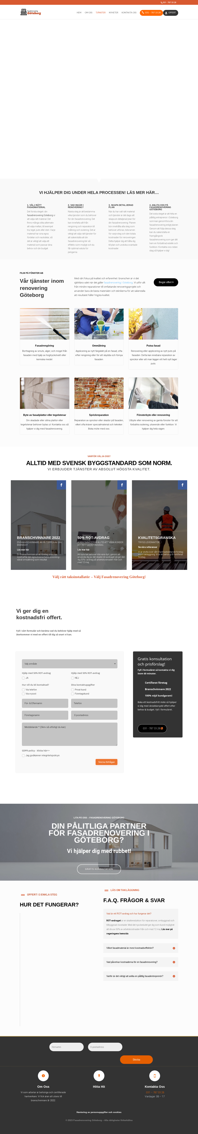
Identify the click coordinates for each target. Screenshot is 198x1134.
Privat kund (80, 689)
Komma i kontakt (38, 1008)
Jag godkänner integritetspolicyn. (43, 755)
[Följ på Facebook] (61, 485)
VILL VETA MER (44, 143)
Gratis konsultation (99, 869)
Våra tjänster (84, 86)
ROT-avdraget (113, 920)
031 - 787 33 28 (151, 728)
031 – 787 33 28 (153, 13)
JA (27, 677)
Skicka (136, 1059)
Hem (79, 13)
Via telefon (31, 689)
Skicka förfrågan (106, 762)
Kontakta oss (129, 13)
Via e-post (31, 693)
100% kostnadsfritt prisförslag (52, 938)
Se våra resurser (39, 973)
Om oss (88, 13)
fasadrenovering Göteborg (40, 215)
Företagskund (82, 693)
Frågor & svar (113, 86)
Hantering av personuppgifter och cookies (99, 1112)
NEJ (77, 677)
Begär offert (165, 282)
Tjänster (100, 13)
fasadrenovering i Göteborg (118, 282)
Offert (172, 13)
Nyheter (113, 13)
